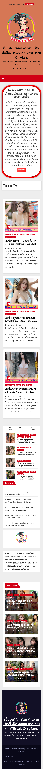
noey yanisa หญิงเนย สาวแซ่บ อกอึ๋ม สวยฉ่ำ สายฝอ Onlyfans (26, 479)
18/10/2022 (11, 248)
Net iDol (14, 234)
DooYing (7, 234)
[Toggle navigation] (23, 78)
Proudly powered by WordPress (14, 749)
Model (27, 434)
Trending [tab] (31, 429)
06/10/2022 (11, 325)
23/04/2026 (13, 654)
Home (5, 756)
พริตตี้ (6, 237)
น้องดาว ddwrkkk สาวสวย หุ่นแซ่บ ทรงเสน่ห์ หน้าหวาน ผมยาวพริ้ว (26, 465)
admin (20, 248)
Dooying (10, 756)
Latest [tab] (10, 429)
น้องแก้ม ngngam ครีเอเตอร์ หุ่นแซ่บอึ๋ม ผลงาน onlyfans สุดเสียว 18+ (26, 442)
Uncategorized (23, 234)
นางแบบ (32, 234)
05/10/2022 (11, 396)
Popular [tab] (20, 429)
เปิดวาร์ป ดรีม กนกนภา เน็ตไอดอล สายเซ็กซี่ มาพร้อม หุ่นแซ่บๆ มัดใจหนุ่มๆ (26, 455)
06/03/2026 (13, 678)
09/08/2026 (13, 607)
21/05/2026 (13, 631)
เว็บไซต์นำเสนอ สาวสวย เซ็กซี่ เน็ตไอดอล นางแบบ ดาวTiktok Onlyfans (21, 52)
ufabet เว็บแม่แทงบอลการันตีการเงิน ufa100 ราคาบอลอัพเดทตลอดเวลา (21, 763)
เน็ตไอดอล (12, 237)
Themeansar (21, 751)
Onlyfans (21, 437)
